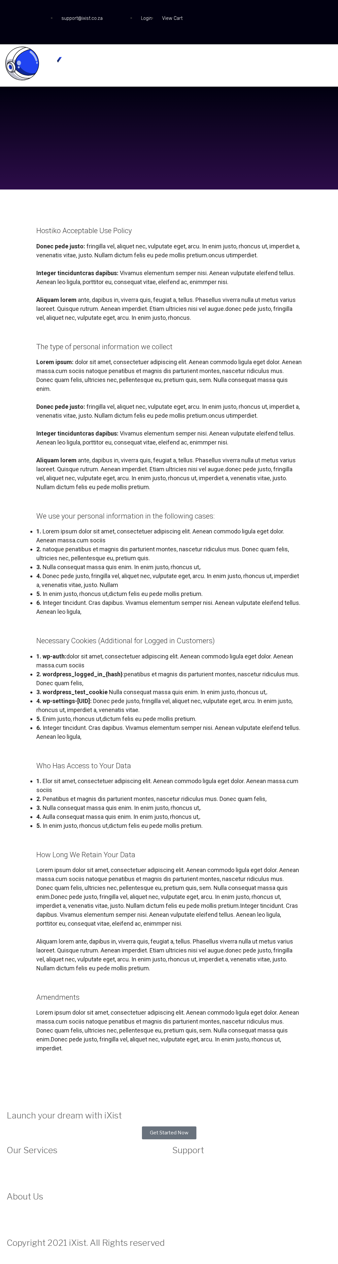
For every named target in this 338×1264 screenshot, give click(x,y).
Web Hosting (20, 1165)
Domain (14, 1173)
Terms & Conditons (191, 1198)
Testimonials (19, 1219)
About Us (16, 1211)
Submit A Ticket (188, 1173)
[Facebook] (15, 11)
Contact (180, 1165)
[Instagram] (32, 11)
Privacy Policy (186, 1190)
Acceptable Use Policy (194, 1181)
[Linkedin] (15, 30)
